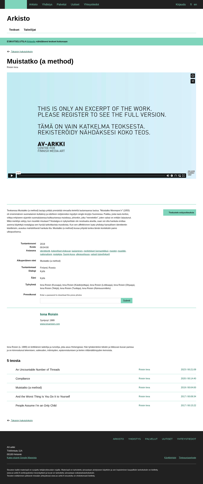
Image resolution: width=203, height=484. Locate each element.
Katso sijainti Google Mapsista (22, 458)
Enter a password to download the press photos (61, 295)
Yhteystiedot (186, 439)
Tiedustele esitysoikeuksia (181, 212)
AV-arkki (16, 4)
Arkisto (118, 439)
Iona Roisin (49, 314)
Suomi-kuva (69, 254)
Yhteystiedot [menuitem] (91, 4)
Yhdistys (134, 439)
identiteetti (45, 251)
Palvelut (151, 439)
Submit (126, 300)
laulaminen (77, 251)
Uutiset (167, 439)
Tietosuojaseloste (187, 458)
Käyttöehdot (170, 458)
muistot (113, 251)
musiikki (122, 251)
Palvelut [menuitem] (61, 4)
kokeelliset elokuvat (61, 251)
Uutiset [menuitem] (75, 4)
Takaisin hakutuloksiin (22, 51)
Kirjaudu (181, 4)
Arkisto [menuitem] (33, 4)
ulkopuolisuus (83, 254)
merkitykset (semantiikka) (96, 251)
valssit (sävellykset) (100, 254)
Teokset (14, 29)
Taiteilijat (30, 29)
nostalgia (57, 254)
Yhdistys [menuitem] (47, 4)
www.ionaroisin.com (50, 324)
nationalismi (46, 254)
